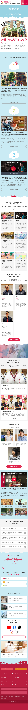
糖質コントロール (20, 560)
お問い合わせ (8, 578)
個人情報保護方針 (17, 696)
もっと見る (13, 392)
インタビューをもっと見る (14, 466)
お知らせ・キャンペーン (19, 673)
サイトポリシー (11, 696)
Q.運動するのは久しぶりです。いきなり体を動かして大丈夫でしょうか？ (13, 533)
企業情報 (6, 696)
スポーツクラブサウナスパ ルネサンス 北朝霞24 (10, 3)
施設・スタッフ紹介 (14, 339)
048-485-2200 (14, 575)
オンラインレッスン (18, 558)
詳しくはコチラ (13, 102)
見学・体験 (17, 677)
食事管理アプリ (9, 558)
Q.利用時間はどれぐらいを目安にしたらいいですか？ (13, 542)
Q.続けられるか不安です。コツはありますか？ (11, 546)
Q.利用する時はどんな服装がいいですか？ (10, 528)
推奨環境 (23, 696)
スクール (2, 684)
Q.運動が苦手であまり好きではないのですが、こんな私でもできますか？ (13, 538)
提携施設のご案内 (14, 692)
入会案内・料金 (3, 677)
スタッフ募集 (14, 563)
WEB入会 (7, 582)
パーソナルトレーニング (9, 560)
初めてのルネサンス (4, 673)
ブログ (16, 684)
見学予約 (7, 585)
